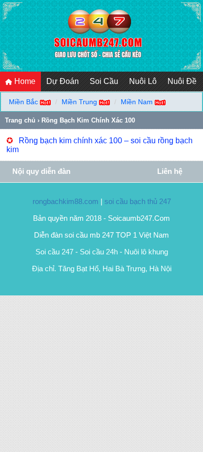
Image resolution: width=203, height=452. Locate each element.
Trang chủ (20, 120)
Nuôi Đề (182, 81)
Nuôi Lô (143, 81)
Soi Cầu (104, 81)
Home (23, 81)
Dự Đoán (62, 81)
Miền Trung (79, 102)
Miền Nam (137, 102)
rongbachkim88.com (66, 201)
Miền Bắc (23, 102)
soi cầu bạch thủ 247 (137, 201)
